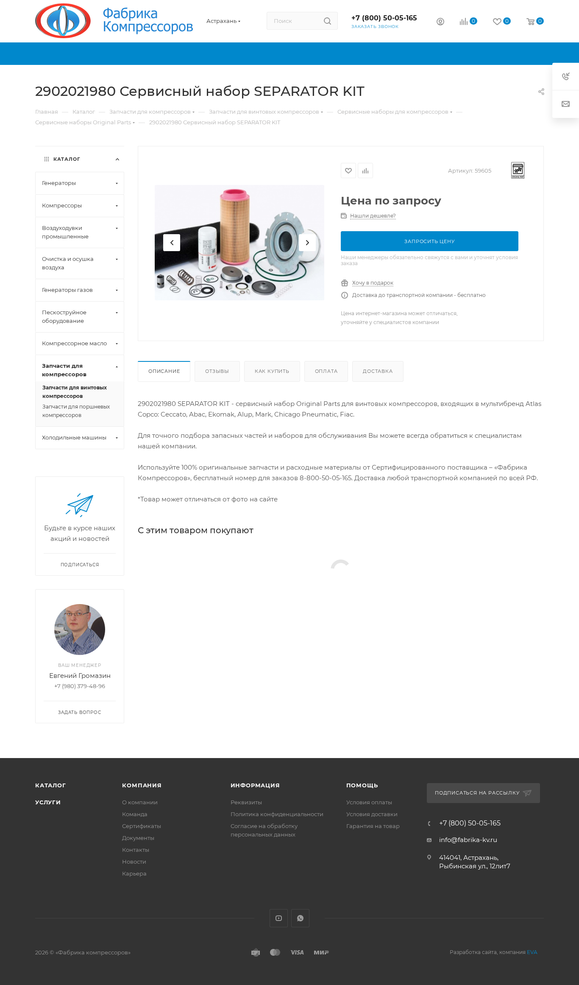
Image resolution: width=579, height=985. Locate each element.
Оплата (326, 371)
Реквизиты (246, 802)
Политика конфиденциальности (277, 814)
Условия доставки (372, 814)
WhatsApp (300, 918)
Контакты (135, 849)
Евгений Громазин (80, 676)
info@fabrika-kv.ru (468, 840)
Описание (164, 371)
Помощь (362, 785)
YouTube (279, 918)
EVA (532, 952)
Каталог (50, 785)
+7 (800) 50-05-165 (384, 18)
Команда (135, 814)
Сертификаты (141, 826)
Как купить (272, 371)
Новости (134, 861)
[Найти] (327, 21)
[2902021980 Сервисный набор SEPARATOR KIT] (239, 242)
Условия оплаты (369, 802)
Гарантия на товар (373, 826)
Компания (141, 785)
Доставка (377, 371)
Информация (255, 785)
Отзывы (217, 371)
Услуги (48, 802)
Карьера (134, 873)
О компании (140, 802)
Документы (138, 837)
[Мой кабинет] (440, 22)
